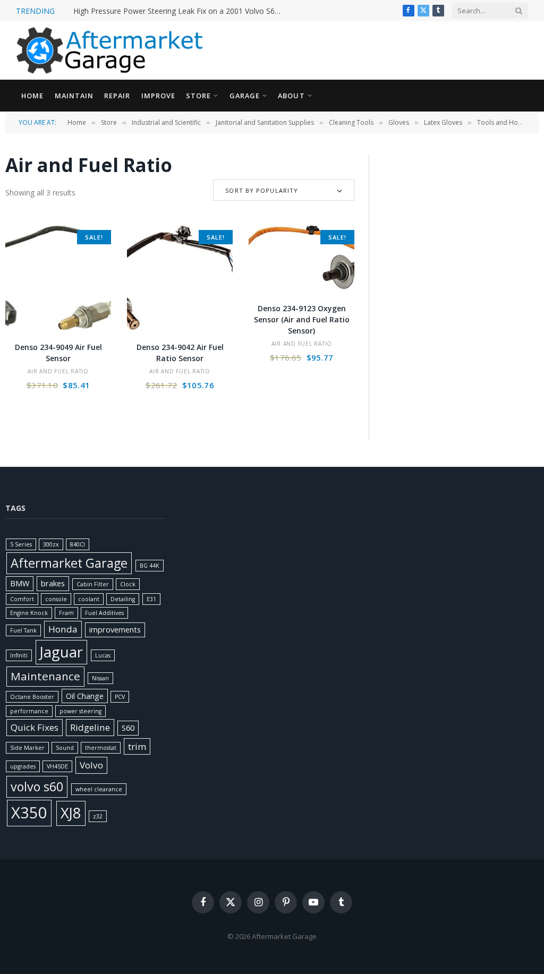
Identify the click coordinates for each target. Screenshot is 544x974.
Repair (117, 95)
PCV (120, 696)
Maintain (74, 95)
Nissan (100, 678)
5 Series (21, 544)
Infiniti (19, 655)
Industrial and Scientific (166, 122)
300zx (51, 544)
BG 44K (149, 565)
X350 (29, 812)
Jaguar (61, 652)
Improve (158, 95)
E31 (151, 599)
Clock (127, 584)
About (291, 95)
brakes (53, 583)
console (56, 599)
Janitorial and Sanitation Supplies (265, 122)
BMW (19, 583)
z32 (98, 816)
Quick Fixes (34, 727)
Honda (63, 629)
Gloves (398, 122)
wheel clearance (98, 789)
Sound (65, 747)
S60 (128, 728)
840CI (77, 544)
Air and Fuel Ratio (58, 371)
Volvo (91, 765)
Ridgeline (90, 727)
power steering (80, 711)
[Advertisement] (460, 220)
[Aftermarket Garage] (111, 50)
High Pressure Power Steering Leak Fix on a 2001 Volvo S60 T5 (179, 11)
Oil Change (85, 696)
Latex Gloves (443, 122)
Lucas (102, 655)
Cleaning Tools (351, 122)
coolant (88, 599)
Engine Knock (29, 613)
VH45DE (57, 766)
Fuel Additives (104, 613)
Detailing (122, 599)
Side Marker (27, 747)
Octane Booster (32, 696)
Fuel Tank (23, 630)
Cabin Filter (92, 584)
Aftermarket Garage (69, 562)
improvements (115, 630)
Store (198, 95)
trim (137, 746)
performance (29, 711)
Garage (245, 95)
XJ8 (71, 813)
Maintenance (45, 676)
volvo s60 (37, 786)
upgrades (23, 766)
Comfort (22, 599)
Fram (66, 613)
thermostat (100, 747)
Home (32, 95)
